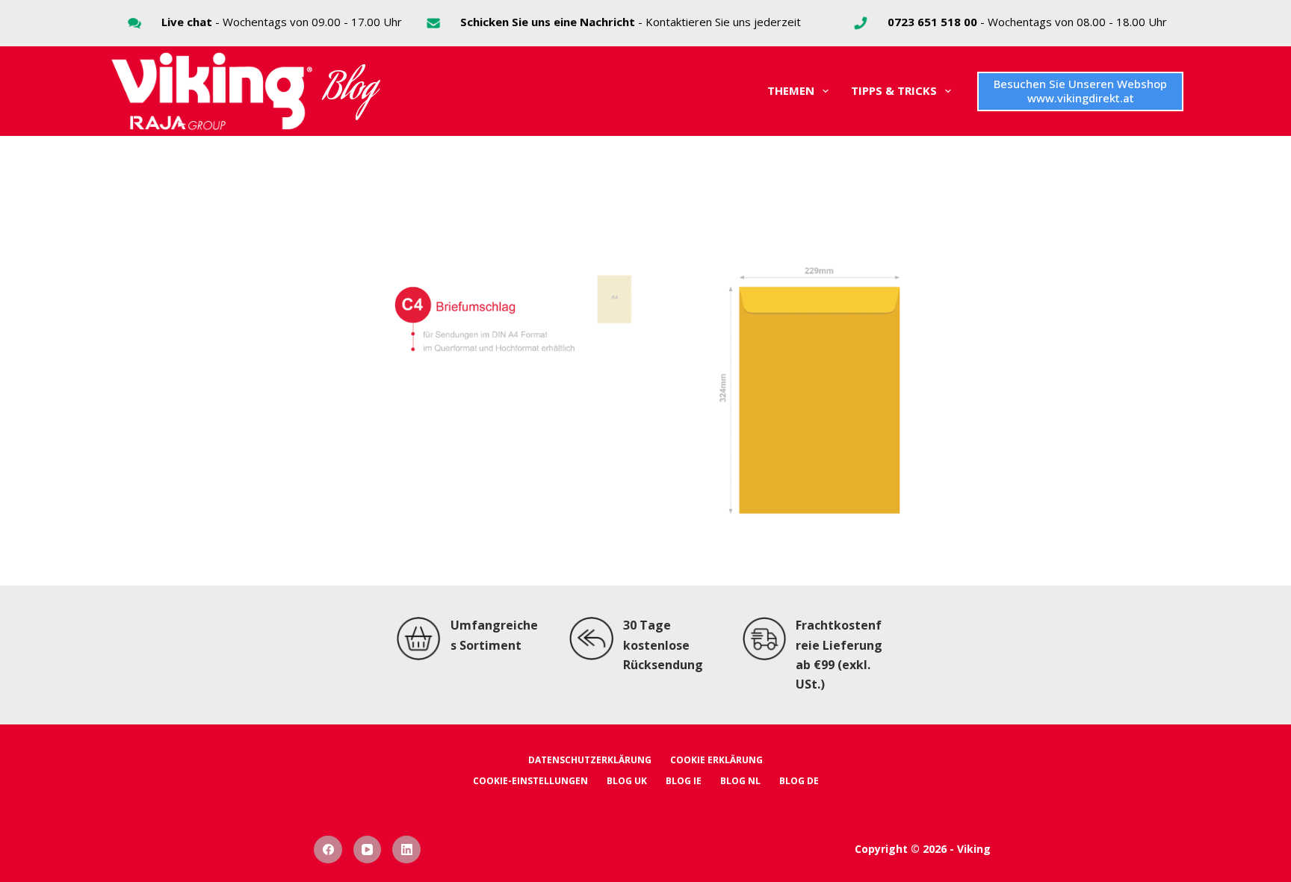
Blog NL (740, 781)
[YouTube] (367, 850)
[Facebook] (328, 850)
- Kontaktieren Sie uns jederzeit (630, 21)
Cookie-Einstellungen (530, 781)
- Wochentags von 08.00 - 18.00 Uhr (1027, 21)
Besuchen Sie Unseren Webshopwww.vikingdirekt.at (1080, 91)
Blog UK (627, 781)
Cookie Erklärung (716, 760)
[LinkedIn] (406, 850)
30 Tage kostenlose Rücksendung (663, 645)
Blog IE (684, 781)
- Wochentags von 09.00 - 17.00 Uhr (281, 21)
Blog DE (799, 781)
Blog (350, 91)
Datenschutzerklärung (589, 760)
